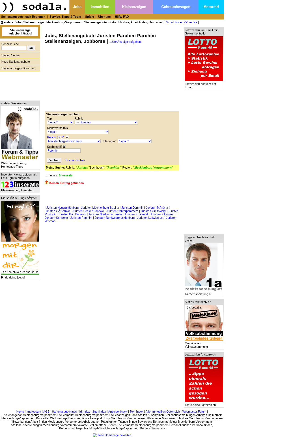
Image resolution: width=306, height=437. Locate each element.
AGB (46, 411)
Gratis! (20, 31)
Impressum (33, 411)
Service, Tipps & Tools (65, 16)
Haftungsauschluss (64, 411)
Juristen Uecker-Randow (88, 211)
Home (20, 411)
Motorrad (211, 7)
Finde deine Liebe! (13, 277)
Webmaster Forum (194, 411)
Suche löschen (75, 160)
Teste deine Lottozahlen (200, 405)
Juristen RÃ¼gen (161, 214)
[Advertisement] (19, 85)
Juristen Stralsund (136, 214)
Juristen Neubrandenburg (62, 207)
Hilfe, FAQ (122, 16)
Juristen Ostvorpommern (122, 211)
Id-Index (84, 411)
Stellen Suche (10, 55)
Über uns (104, 16)
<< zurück (190, 22)
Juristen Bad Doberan (72, 214)
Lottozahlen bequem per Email (200, 85)
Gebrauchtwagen (175, 7)
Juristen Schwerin (56, 217)
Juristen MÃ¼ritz (157, 207)
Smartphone (174, 22)
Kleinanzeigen (134, 7)
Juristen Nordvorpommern (105, 214)
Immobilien (100, 7)
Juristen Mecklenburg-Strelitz (100, 207)
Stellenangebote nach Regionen (23, 16)
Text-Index (136, 411)
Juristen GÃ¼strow (57, 211)
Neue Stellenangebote (15, 61)
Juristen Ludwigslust (150, 217)
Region (51, 137)
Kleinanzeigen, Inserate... (17, 190)
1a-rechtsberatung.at (198, 294)
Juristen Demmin (132, 207)
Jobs (77, 7)
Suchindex (99, 411)
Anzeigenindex (117, 411)
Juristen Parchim (81, 217)
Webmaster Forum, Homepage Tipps (13, 165)
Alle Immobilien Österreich (163, 411)
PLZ (61, 137)
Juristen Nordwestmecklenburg (115, 217)
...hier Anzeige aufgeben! (125, 41)
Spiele (89, 16)
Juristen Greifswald (153, 211)
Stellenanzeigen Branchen (18, 68)
